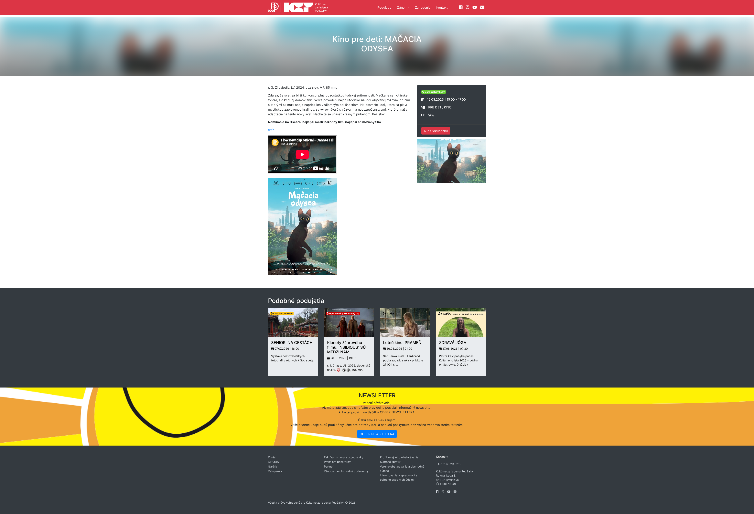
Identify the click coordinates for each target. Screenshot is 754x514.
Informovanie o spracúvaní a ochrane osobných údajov (398, 477)
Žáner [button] (402, 7)
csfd (271, 130)
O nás (272, 457)
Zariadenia (422, 7)
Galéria (272, 466)
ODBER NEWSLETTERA (377, 434)
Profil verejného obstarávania (399, 457)
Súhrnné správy (390, 461)
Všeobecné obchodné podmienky (346, 471)
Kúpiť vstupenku (436, 131)
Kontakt (442, 7)
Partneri (329, 466)
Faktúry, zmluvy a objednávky (343, 457)
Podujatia (384, 7)
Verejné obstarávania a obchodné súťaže (402, 468)
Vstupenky (275, 471)
